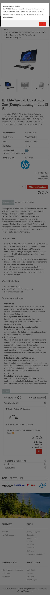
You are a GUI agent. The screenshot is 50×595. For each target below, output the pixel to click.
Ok (43, 24)
